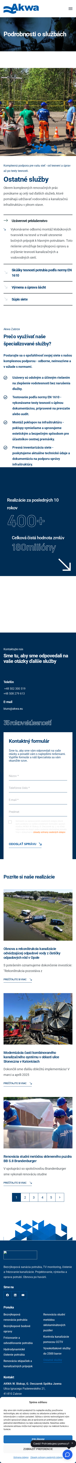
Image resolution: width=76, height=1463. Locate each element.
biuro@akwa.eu (13, 708)
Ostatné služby (52, 1360)
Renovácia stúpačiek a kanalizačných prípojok (18, 1363)
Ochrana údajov (21, 1457)
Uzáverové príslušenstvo (29, 221)
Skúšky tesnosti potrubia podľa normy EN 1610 (42, 272)
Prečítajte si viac (15, 979)
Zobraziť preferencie (38, 1449)
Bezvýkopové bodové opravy (17, 1328)
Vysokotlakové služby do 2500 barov (57, 1351)
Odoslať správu (22, 844)
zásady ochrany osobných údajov (49, 832)
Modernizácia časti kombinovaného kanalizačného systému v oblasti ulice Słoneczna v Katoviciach (31, 1057)
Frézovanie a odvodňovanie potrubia (18, 1340)
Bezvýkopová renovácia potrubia (15, 1317)
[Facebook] (7, 1295)
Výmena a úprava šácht (29, 287)
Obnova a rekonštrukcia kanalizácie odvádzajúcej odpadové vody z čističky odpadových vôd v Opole (32, 953)
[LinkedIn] (15, 1295)
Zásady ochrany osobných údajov (46, 1457)
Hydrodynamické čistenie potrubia (14, 1352)
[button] (38, 221)
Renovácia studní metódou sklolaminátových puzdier (54, 1322)
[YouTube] (23, 1295)
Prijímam (38, 1439)
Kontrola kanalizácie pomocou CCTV (56, 1339)
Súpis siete (20, 299)
